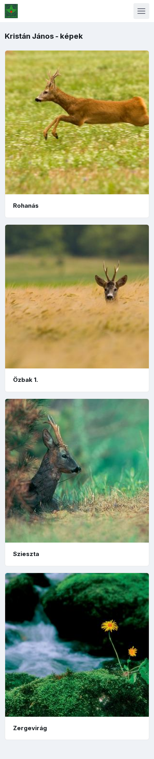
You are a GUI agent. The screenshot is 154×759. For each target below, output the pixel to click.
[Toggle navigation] (141, 11)
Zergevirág (30, 728)
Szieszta (26, 554)
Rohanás (26, 205)
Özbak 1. (25, 379)
